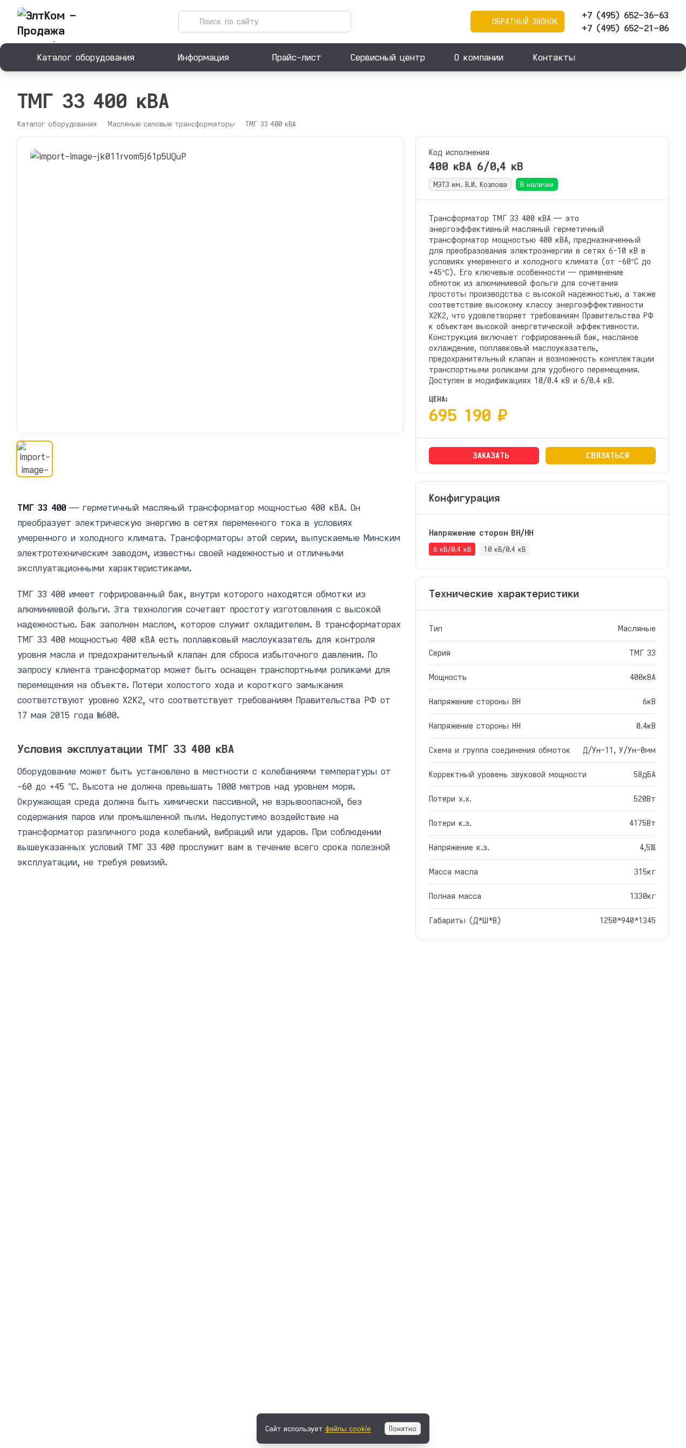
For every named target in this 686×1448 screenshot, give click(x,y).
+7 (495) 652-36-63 (625, 15)
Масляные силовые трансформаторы (170, 124)
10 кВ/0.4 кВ (505, 549)
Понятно (402, 1428)
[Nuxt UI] (71, 21)
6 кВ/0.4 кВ (452, 549)
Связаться (607, 455)
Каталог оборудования (57, 124)
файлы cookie (348, 1428)
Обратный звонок (525, 21)
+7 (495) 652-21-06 (625, 28)
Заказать (491, 455)
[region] (210, 285)
